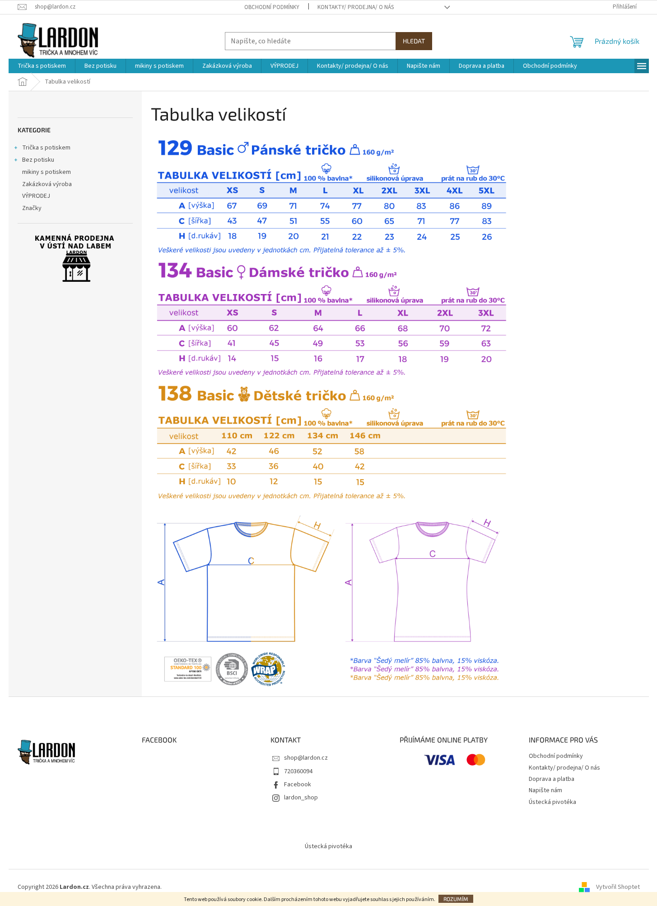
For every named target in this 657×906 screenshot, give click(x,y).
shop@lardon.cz (306, 757)
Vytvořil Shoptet (618, 887)
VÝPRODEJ (36, 196)
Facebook (297, 784)
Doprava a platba (551, 779)
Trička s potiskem (46, 147)
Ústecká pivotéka (552, 802)
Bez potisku (38, 159)
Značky (32, 208)
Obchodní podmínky (271, 7)
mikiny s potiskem (46, 172)
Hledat (414, 41)
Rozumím (455, 899)
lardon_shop (301, 797)
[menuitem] (42, 66)
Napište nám (545, 790)
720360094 (298, 771)
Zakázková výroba (47, 184)
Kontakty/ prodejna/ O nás (355, 7)
